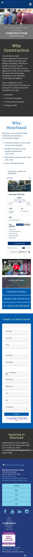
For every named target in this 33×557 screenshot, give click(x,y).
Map (16, 490)
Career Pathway (16, 280)
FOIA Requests (7, 550)
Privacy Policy (12, 418)
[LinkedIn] (20, 511)
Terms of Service (23, 418)
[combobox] (16, 357)
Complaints (17, 547)
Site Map (15, 550)
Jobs (16, 499)
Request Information (9, 476)
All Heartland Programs (16, 305)
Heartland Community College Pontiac (14, 478)
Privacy (9, 547)
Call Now (16, 486)
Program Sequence (16, 291)
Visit (16, 495)
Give (16, 504)
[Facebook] (5, 511)
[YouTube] (13, 511)
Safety (4, 547)
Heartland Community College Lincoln (14, 480)
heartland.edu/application (18, 450)
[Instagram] (27, 511)
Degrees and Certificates (16, 298)
